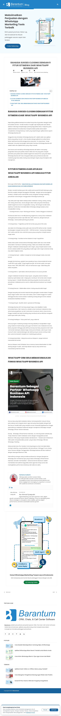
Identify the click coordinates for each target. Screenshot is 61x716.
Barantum (7, 625)
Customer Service (39, 72)
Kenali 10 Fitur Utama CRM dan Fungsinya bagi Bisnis (31, 681)
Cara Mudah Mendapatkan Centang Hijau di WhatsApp (32, 645)
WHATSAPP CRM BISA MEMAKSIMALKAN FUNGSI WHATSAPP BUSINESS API (30, 104)
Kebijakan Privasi (30, 712)
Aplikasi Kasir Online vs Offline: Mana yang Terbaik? (31, 669)
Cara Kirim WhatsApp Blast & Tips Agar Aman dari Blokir (32, 656)
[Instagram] (9, 487)
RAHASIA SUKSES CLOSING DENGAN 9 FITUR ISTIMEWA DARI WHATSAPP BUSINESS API (31, 94)
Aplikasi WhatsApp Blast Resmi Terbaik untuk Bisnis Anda (33, 650)
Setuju (53, 710)
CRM (35, 72)
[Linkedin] (12, 487)
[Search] (57, 4)
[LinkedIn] (10, 505)
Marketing (46, 72)
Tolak (45, 710)
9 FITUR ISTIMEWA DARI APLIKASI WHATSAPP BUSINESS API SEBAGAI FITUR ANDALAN (29, 99)
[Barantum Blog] (18, 4)
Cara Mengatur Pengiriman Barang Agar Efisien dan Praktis (33, 675)
